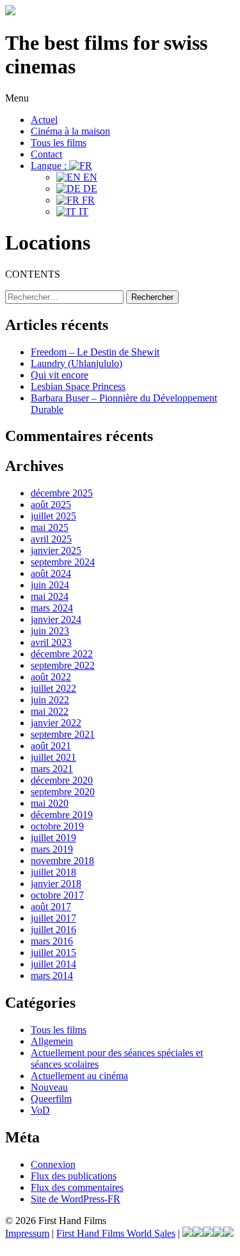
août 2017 (51, 906)
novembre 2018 (62, 860)
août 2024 (51, 573)
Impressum (27, 1233)
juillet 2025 (53, 516)
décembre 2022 (62, 653)
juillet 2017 (53, 918)
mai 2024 (49, 596)
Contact (46, 154)
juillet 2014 (53, 964)
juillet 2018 (53, 872)
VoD (40, 1110)
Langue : (50, 165)
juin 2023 (50, 630)
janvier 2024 (56, 619)
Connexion (53, 1164)
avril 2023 (51, 642)
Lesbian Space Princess (78, 386)
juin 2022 (50, 699)
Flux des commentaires (77, 1187)
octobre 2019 (57, 826)
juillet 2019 (53, 837)
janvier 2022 (56, 722)
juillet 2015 (53, 952)
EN (89, 177)
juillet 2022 (53, 688)
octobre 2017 (57, 895)
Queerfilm (51, 1098)
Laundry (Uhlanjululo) (76, 363)
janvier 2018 (56, 883)
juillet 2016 (53, 929)
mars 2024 (52, 607)
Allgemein (52, 1041)
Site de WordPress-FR (75, 1198)
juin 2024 (50, 584)
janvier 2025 (56, 550)
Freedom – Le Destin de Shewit (95, 352)
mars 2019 (52, 849)
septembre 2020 (63, 791)
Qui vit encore (59, 375)
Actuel (44, 119)
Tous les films (58, 142)
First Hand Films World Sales (115, 1233)
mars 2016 (52, 941)
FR (87, 200)
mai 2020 (49, 803)
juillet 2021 (53, 757)
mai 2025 (49, 527)
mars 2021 (52, 768)
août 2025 (51, 504)
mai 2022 (49, 711)
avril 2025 (51, 539)
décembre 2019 (62, 814)
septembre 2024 (63, 562)
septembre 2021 (63, 734)
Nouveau (49, 1087)
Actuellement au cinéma (79, 1075)
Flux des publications (73, 1175)
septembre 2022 (63, 665)
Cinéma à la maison (70, 131)
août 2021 (51, 745)
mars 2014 (52, 975)
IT (82, 211)
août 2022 (51, 676)
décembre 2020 (62, 780)
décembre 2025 (62, 493)
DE (89, 188)
